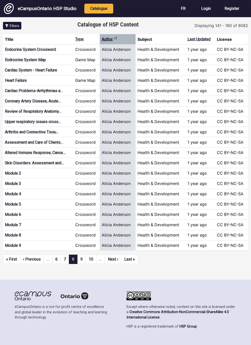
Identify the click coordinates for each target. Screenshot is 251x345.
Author (109, 39)
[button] (12, 25)
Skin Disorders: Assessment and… (34, 163)
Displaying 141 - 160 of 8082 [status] (221, 25)
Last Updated (199, 39)
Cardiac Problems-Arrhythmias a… (34, 90)
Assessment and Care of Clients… (34, 142)
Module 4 (13, 194)
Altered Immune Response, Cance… (35, 152)
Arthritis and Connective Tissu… (32, 132)
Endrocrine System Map (25, 59)
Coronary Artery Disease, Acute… (33, 101)
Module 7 (13, 224)
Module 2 (13, 173)
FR (183, 8)
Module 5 (13, 204)
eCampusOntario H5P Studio (47, 8)
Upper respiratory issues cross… (33, 121)
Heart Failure (16, 80)
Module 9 (13, 245)
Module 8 (13, 235)
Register (232, 8)
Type (79, 39)
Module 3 (13, 183)
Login (206, 8)
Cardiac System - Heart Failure (31, 70)
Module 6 (13, 214)
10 (91, 259)
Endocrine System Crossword (30, 49)
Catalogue (98, 8)
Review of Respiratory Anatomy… (33, 111)
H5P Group (188, 326)
